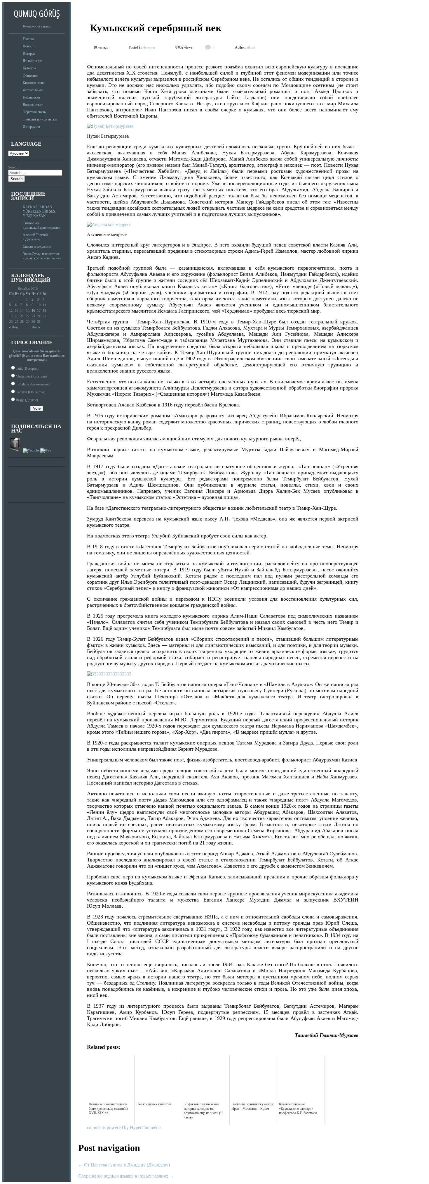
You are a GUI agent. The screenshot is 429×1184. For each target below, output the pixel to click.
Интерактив (31, 127)
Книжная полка (34, 83)
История (29, 53)
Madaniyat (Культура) (31, 376)
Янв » (36, 327)
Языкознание (32, 61)
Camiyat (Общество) (30, 392)
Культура (29, 68)
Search (13, 167)
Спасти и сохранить (37, 246)
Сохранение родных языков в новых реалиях (126, 1175)
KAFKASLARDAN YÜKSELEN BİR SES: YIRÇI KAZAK (39, 211)
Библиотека (31, 97)
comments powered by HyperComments (124, 1127)
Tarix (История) (27, 368)
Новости (29, 46)
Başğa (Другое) (27, 400)
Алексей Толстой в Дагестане (35, 237)
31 (39, 322)
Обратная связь (34, 112)
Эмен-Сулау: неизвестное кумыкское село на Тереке (42, 256)
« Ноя (13, 327)
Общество (30, 75)
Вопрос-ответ (33, 105)
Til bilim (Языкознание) (33, 384)
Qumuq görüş (37, 13)
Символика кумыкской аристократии (41, 225)
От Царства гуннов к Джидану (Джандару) (124, 1164)
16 (33, 311)
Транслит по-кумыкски (40, 119)
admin (250, 47)
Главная (28, 39)
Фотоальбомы (33, 90)
